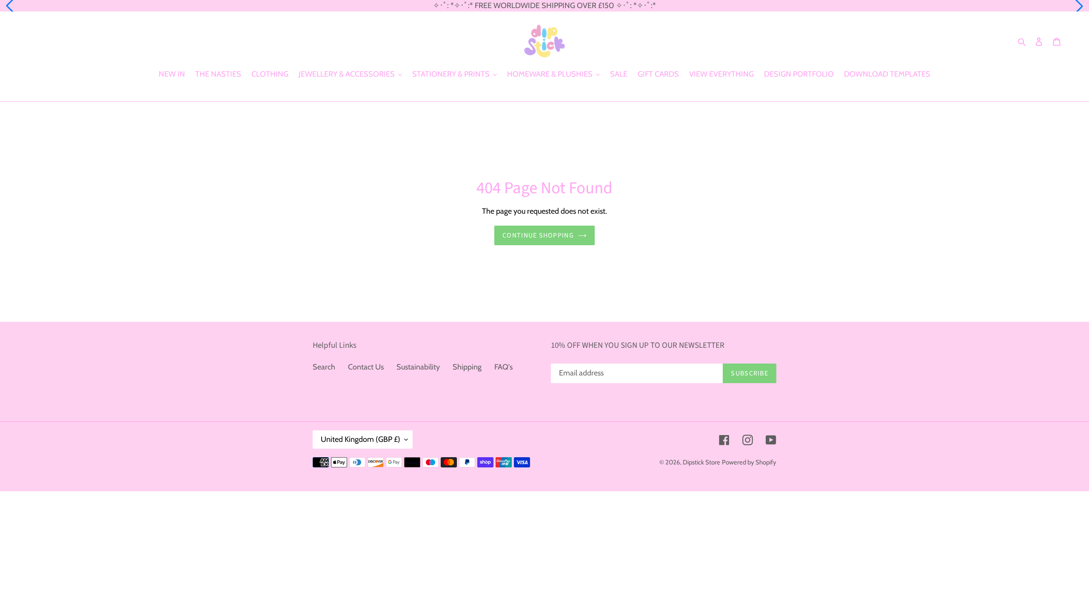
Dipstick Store (701, 462)
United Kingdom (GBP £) (360, 439)
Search (324, 367)
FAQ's (503, 367)
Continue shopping (538, 235)
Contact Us (366, 367)
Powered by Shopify (749, 462)
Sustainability (418, 367)
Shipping (467, 367)
